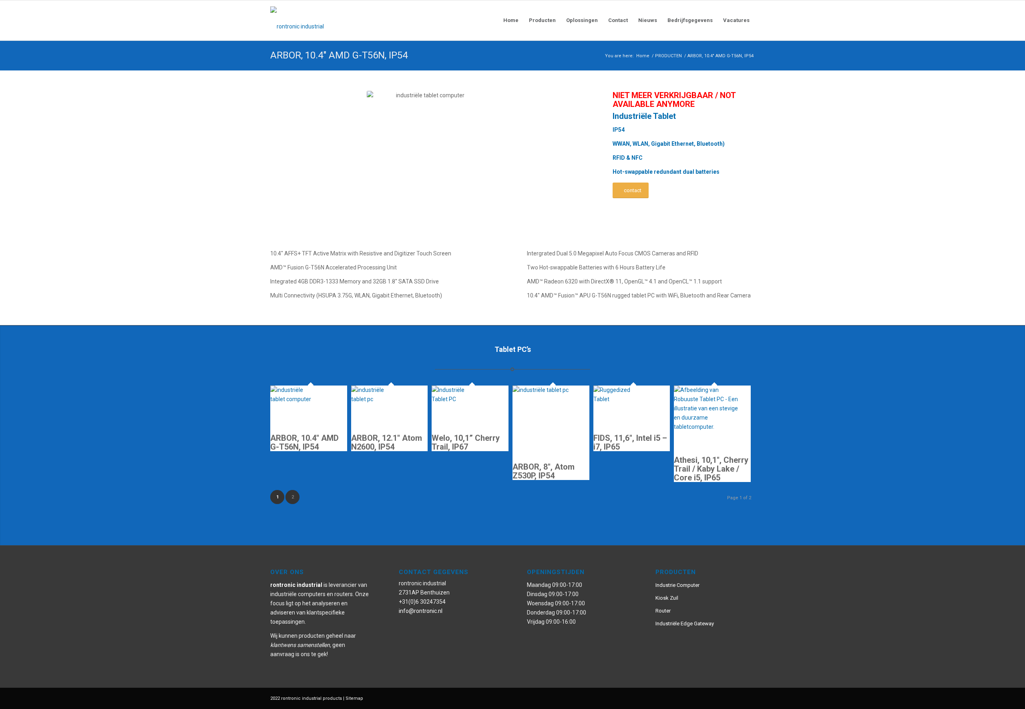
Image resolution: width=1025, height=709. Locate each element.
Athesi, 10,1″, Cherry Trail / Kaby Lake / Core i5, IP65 (711, 468)
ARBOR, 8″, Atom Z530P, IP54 (543, 471)
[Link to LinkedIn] (749, 698)
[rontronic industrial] (342, 20)
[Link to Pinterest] (713, 698)
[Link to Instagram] (725, 698)
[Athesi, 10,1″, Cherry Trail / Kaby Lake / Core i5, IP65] (709, 427)
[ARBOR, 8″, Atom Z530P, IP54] (550, 390)
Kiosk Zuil (666, 598)
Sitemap (354, 698)
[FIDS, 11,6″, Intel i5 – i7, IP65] (617, 399)
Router (663, 611)
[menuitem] (511, 20)
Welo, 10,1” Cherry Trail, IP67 (466, 442)
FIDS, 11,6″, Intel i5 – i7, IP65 (630, 442)
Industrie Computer (677, 585)
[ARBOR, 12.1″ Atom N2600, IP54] (375, 399)
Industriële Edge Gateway (684, 624)
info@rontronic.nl (420, 611)
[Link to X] (737, 698)
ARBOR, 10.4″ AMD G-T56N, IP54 (339, 55)
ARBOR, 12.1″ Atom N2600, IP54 (386, 442)
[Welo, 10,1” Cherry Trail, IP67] (456, 399)
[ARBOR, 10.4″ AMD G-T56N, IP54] (294, 399)
